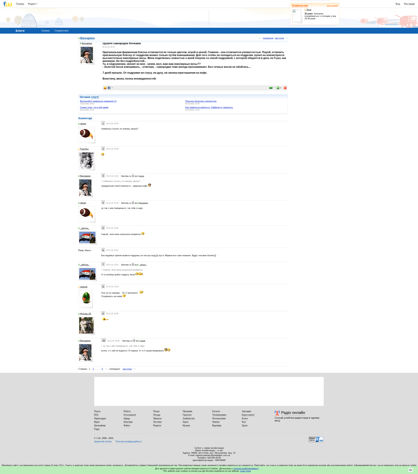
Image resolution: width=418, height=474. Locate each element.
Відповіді (216, 425)
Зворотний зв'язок (103, 441)
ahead (83, 123)
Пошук (156, 411)
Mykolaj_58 (85, 314)
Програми (187, 411)
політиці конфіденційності (246, 468)
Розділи (32, 4)
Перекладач (100, 418)
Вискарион (87, 38)
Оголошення (130, 415)
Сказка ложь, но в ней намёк (94, 107)
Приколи (157, 418)
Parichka (84, 149)
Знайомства (300, 5)
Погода (156, 415)
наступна (279, 38)
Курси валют (248, 415)
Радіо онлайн (293, 412)
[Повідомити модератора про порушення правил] (285, 88)
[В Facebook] (109, 88)
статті (95, 97)
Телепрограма (219, 415)
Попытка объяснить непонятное (201, 101)
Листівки (157, 422)
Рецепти (157, 425)
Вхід (398, 4)
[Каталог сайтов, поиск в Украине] (316, 438)
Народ (127, 418)
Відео (97, 422)
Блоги (245, 418)
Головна (20, 4)
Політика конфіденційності (129, 441)
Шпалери (128, 422)
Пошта (97, 411)
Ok (410, 470)
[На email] (105, 88)
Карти (185, 422)
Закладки (246, 411)
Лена (308, 9)
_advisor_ (84, 228)
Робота (127, 411)
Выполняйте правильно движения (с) (98, 101)
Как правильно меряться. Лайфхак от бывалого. (209, 107)
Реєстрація (409, 4)
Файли (127, 425)
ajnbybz (84, 287)
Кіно (244, 422)
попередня (268, 38)
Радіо (97, 429)
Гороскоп (187, 415)
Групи (244, 425)
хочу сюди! (332, 5)
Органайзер (99, 425)
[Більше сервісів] (112, 88)
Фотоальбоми (219, 418)
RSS (96, 415)
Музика (186, 425)
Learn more (245, 471)
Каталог (216, 411)
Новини (215, 422)
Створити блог (62, 30)
